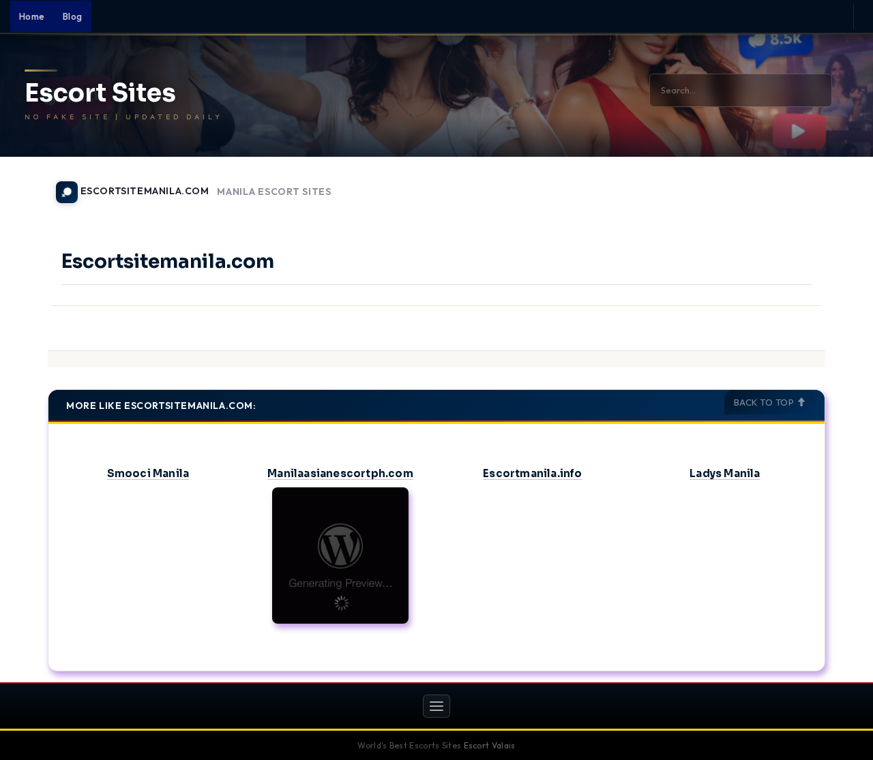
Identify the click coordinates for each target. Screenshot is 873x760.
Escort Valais (490, 745)
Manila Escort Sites (274, 192)
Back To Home (789, 184)
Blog (73, 16)
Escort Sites (100, 93)
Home (32, 16)
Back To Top (765, 402)
